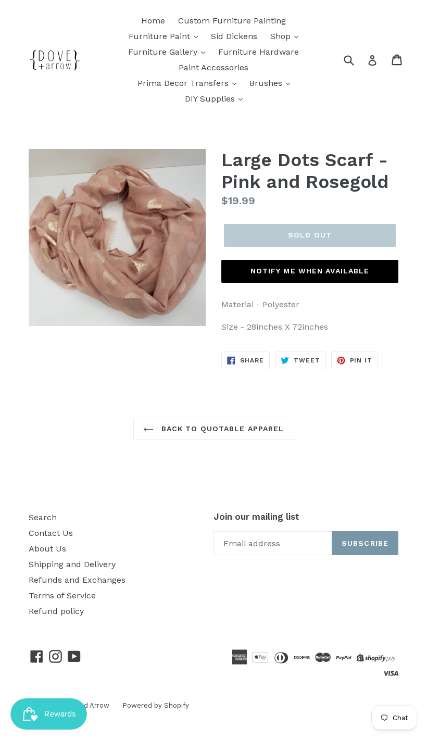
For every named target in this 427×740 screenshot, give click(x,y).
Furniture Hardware (258, 52)
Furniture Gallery (164, 52)
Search (43, 517)
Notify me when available (310, 271)
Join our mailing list (256, 516)
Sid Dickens (234, 36)
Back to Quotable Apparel (221, 428)
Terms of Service (62, 595)
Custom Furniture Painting (232, 21)
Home (153, 21)
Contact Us (51, 533)
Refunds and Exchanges (77, 580)
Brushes (267, 83)
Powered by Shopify (155, 705)
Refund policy (56, 611)
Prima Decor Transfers (184, 83)
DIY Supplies (211, 99)
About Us (47, 549)
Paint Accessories (213, 67)
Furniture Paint (161, 36)
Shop (281, 36)
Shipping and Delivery (72, 564)
